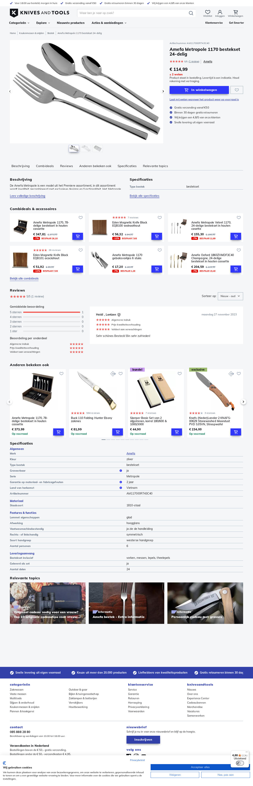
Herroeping (135, 702)
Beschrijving (20, 166)
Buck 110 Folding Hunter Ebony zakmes (91, 419)
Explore (41, 23)
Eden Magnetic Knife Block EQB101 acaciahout (50, 256)
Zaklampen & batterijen (83, 698)
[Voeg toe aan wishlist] (236, 90)
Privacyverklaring (138, 706)
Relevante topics (155, 166)
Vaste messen (18, 693)
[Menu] (246, 752)
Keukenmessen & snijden (31, 33)
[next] (236, 402)
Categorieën (17, 23)
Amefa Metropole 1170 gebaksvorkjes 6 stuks (127, 256)
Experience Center (198, 698)
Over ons (192, 693)
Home (13, 33)
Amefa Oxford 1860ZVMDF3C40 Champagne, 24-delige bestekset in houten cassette (212, 258)
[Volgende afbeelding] (163, 91)
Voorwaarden (136, 711)
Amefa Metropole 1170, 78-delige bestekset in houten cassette (51, 225)
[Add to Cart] (77, 236)
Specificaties (127, 166)
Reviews (66, 166)
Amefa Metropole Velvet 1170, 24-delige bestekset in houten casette (211, 225)
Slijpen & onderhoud (22, 702)
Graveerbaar (17, 470)
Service (132, 689)
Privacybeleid (137, 760)
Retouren (133, 698)
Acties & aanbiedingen (107, 23)
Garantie (133, 693)
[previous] (16, 402)
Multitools (16, 698)
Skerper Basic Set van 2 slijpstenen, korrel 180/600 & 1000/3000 (148, 421)
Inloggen (220, 15)
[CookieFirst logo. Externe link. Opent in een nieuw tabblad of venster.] (4, 763)
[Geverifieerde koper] (119, 315)
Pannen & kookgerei (22, 711)
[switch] (240, 763)
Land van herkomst (22, 487)
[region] (86, 97)
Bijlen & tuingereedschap (84, 693)
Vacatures (193, 711)
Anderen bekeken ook (95, 166)
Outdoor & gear (78, 689)
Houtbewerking (78, 706)
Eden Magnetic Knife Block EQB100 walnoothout (129, 224)
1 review (194, 61)
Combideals (45, 166)
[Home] (39, 12)
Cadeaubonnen (196, 702)
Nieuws (191, 689)
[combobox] (230, 296)
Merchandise (195, 706)
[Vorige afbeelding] (9, 91)
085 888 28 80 (20, 732)
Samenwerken (196, 715)
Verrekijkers (76, 702)
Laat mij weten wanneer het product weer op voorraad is (204, 99)
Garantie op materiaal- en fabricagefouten (36, 482)
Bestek (50, 33)
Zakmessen (17, 689)
